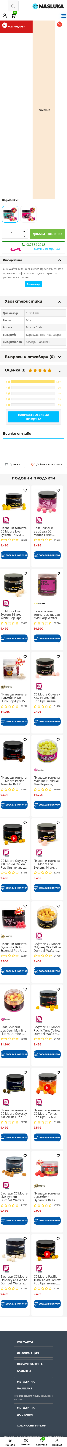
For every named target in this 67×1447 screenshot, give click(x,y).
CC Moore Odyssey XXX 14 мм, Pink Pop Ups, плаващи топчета (47, 698)
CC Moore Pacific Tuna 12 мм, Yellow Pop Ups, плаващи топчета (47, 1280)
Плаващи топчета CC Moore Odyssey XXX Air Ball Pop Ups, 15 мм (14, 1113)
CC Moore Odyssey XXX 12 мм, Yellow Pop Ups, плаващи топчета (14, 864)
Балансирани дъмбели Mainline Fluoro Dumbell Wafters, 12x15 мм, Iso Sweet (14, 1030)
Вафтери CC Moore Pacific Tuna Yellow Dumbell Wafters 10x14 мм (47, 1030)
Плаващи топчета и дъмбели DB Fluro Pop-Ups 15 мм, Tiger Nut (14, 698)
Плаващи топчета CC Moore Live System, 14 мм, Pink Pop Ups (47, 864)
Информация (12, 260)
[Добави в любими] (25, 491)
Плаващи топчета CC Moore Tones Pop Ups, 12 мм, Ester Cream (47, 1113)
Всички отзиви (17, 433)
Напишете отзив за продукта (33, 417)
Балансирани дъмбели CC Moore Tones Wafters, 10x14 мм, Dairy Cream (47, 531)
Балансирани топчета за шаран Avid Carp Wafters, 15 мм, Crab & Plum (47, 614)
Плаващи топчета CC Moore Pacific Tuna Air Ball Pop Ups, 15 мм (14, 781)
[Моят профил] (4, 15)
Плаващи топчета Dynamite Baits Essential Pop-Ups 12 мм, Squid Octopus (14, 947)
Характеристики (23, 301)
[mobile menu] (63, 15)
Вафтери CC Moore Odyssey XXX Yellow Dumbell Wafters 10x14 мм (47, 947)
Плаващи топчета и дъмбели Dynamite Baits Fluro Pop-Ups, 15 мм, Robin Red (47, 1197)
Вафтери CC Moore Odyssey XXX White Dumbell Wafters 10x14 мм (14, 1280)
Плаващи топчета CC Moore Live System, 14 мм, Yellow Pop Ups (14, 531)
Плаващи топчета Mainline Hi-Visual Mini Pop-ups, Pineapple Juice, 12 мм (47, 781)
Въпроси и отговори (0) (30, 357)
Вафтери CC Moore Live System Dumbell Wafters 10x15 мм (14, 1197)
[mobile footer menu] (25, 1440)
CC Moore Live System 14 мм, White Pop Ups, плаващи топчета (13, 614)
